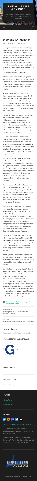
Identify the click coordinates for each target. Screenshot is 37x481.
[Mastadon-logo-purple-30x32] (12, 420)
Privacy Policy (7, 400)
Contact (5, 424)
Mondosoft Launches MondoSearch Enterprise (18, 320)
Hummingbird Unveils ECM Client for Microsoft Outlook (15, 312)
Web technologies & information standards (18, 302)
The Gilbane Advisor (18, 8)
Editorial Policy (8, 404)
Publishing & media (11, 302)
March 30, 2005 (8, 43)
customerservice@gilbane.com (20, 424)
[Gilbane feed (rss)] (8, 420)
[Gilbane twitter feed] (4, 420)
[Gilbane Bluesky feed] (16, 420)
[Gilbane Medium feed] (21, 420)
